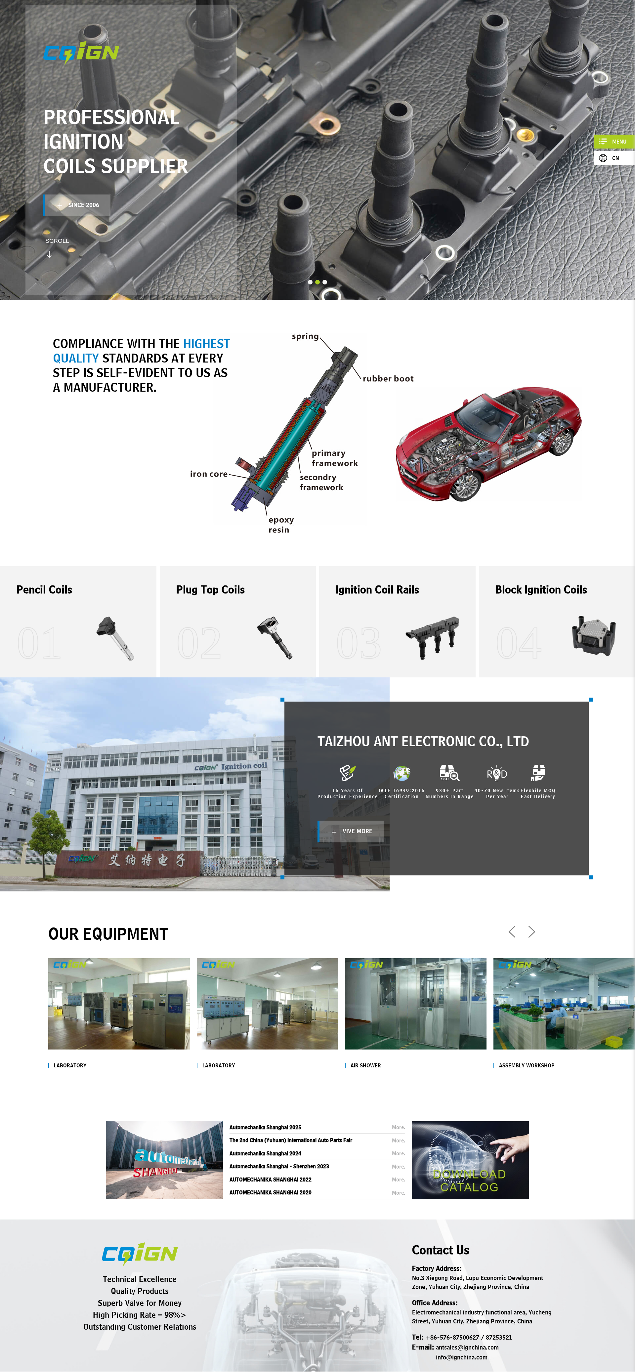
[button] (310, 282)
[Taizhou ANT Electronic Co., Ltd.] (140, 1254)
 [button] (532, 931)
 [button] (512, 931)
